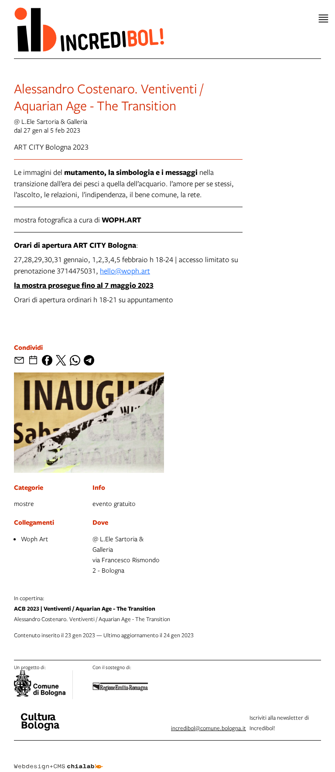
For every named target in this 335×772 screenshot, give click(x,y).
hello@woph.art (125, 271)
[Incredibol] (40, 716)
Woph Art (34, 538)
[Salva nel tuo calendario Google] (33, 360)
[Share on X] (61, 360)
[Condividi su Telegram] (89, 360)
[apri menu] (323, 18)
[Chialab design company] (58, 760)
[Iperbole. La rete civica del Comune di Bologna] (43, 684)
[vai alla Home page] (89, 29)
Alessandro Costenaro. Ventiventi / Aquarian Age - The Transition (92, 608)
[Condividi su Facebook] (47, 360)
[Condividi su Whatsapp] (75, 360)
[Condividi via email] (19, 360)
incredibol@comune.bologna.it (208, 728)
